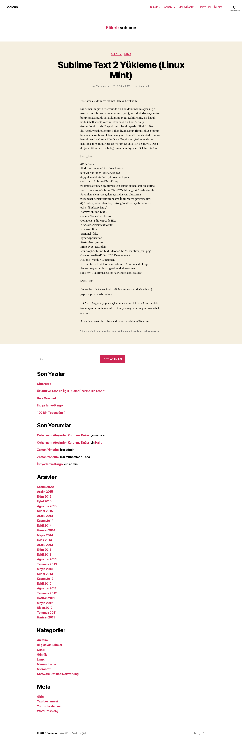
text (145, 331)
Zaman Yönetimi (48, 449)
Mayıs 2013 (45, 569)
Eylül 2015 (44, 501)
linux (114, 331)
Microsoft (44, 669)
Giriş (40, 696)
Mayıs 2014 (45, 535)
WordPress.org (47, 711)
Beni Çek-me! (46, 398)
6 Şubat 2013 (123, 86)
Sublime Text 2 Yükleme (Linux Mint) (121, 69)
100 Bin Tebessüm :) (51, 412)
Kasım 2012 (45, 578)
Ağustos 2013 (47, 559)
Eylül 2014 (44, 525)
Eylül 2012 (44, 583)
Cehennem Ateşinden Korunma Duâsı (63, 435)
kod (99, 331)
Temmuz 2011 (46, 612)
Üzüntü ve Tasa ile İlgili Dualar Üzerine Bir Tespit (70, 391)
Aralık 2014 (45, 516)
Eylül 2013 (44, 554)
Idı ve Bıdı (205, 6)
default (91, 331)
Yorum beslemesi (49, 706)
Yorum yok (144, 86)
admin (106, 86)
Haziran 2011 (46, 617)
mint (119, 331)
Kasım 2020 (45, 487)
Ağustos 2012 (47, 588)
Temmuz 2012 (47, 593)
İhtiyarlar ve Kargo (50, 405)
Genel (41, 650)
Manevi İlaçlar (186, 6)
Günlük (154, 6)
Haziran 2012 (46, 598)
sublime (137, 331)
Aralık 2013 (45, 545)
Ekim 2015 (44, 496)
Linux (127, 54)
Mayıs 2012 (45, 603)
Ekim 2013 (44, 549)
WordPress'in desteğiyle (73, 733)
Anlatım (168, 6)
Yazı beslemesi (47, 701)
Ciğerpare (44, 384)
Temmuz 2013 (47, 564)
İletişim (218, 6)
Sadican (12, 7)
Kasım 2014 (45, 520)
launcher (106, 331)
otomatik (127, 331)
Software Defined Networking (58, 674)
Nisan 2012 (44, 607)
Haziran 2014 (46, 530)
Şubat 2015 (45, 511)
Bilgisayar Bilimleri (50, 645)
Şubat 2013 (45, 574)
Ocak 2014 (44, 540)
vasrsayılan (153, 331)
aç (85, 331)
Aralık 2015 (45, 491)
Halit (98, 442)
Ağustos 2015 (47, 506)
